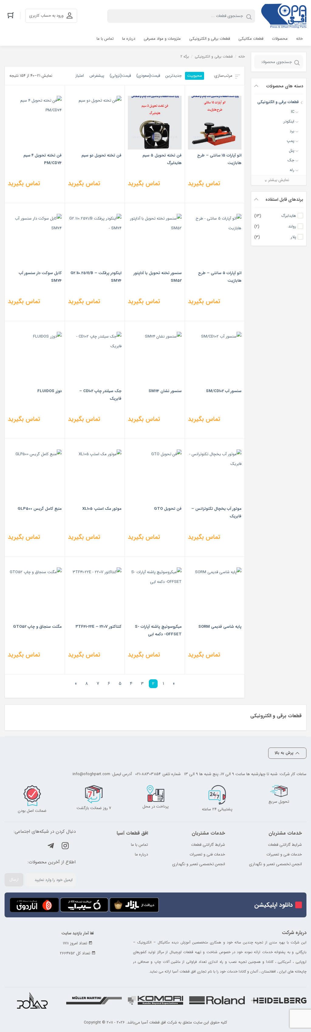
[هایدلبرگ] (278, 1000)
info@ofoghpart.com (91, 774)
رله (292, 170)
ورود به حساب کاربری (46, 15)
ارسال (14, 879)
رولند (292, 226)
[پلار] (32, 1000)
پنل (291, 150)
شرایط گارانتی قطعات (285, 845)
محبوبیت (194, 75)
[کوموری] (155, 1000)
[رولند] (217, 1000)
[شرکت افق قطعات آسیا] (283, 16)
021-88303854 (148, 774)
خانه (241, 56)
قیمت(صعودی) (148, 75)
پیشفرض (96, 75)
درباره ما (141, 854)
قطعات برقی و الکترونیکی (278, 102)
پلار (293, 237)
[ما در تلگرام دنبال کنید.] (50, 847)
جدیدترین (174, 75)
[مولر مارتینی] (94, 1000)
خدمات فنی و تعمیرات (284, 854)
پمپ (290, 141)
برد (292, 131)
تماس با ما (139, 845)
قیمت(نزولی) (120, 75)
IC (292, 112)
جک (291, 160)
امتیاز (79, 75)
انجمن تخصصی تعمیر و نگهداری (275, 864)
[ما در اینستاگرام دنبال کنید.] (65, 847)
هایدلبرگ (288, 216)
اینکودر (288, 121)
